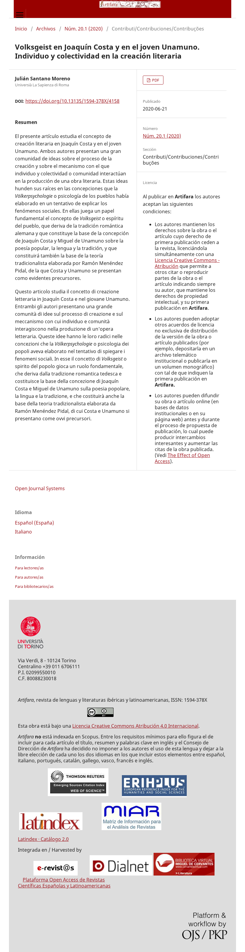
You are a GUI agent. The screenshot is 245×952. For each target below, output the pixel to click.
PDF (155, 80)
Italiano (23, 531)
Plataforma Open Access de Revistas (64, 879)
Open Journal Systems (40, 488)
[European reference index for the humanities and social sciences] (154, 794)
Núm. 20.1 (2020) (84, 29)
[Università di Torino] (30, 649)
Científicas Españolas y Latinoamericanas (64, 885)
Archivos (46, 29)
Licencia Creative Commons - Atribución (187, 263)
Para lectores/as (29, 568)
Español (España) (34, 522)
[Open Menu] (20, 15)
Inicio (21, 29)
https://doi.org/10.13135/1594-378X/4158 (72, 101)
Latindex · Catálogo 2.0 (43, 839)
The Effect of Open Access (182, 458)
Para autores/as (29, 577)
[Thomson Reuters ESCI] (78, 794)
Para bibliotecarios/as (34, 586)
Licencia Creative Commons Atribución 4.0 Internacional (135, 726)
